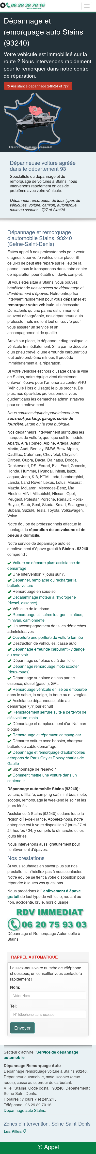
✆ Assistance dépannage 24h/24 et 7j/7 (38, 86)
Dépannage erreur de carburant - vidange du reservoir (46, 651)
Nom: (15, 987)
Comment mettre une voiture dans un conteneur (42, 777)
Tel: (13, 1006)
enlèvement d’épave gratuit (44, 893)
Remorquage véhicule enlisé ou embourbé (50, 689)
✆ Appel (48, 1146)
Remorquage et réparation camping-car (47, 735)
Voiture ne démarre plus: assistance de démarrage (43, 565)
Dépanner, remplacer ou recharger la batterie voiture (42, 582)
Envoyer (22, 1027)
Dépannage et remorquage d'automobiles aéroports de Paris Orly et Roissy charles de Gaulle (46, 757)
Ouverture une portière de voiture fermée (48, 637)
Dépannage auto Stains (24, 1110)
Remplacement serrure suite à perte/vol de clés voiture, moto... (46, 714)
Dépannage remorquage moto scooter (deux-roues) (43, 669)
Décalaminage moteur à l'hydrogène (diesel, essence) (41, 600)
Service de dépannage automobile (41, 1054)
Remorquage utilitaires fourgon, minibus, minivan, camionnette (45, 617)
